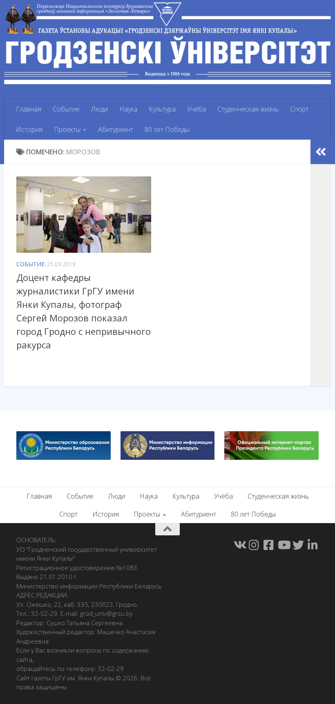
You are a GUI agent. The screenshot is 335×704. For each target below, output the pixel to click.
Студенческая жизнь (248, 109)
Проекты (67, 129)
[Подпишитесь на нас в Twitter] (298, 545)
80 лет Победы (167, 129)
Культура (162, 109)
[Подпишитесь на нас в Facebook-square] (269, 545)
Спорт (299, 109)
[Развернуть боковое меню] (320, 152)
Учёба (196, 109)
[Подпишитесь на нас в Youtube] (283, 545)
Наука (128, 109)
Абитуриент (115, 129)
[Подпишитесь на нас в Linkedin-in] (313, 545)
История (29, 129)
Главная (28, 109)
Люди (99, 109)
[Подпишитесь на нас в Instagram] (254, 545)
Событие (66, 109)
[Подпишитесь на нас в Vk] (239, 545)
